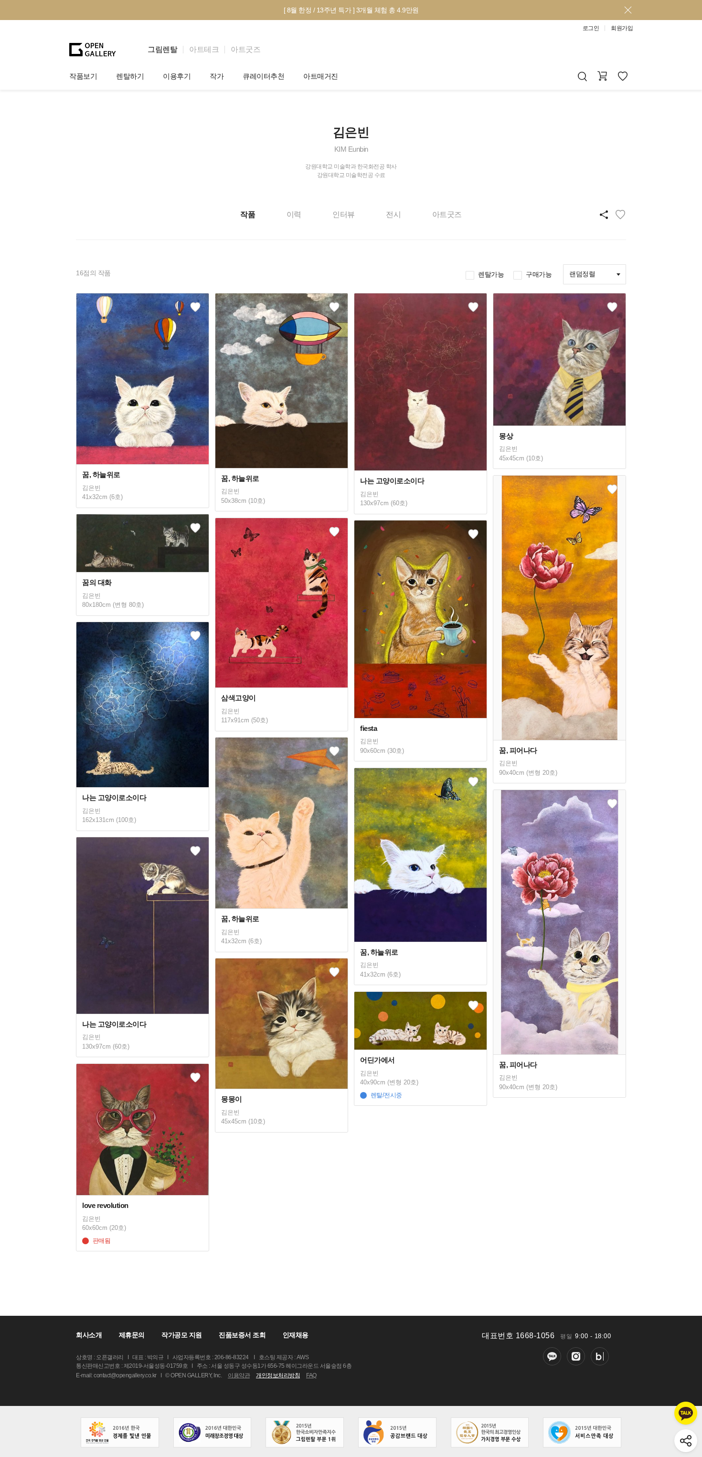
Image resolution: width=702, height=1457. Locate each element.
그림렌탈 (162, 49)
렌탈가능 (491, 274)
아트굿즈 (245, 49)
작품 (247, 214)
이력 (294, 214)
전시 (393, 214)
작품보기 (83, 76)
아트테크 (204, 49)
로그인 (591, 28)
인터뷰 (343, 214)
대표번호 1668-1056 (518, 1336)
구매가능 (539, 274)
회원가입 (622, 28)
